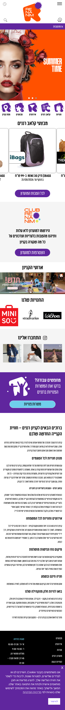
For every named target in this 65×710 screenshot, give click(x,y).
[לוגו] (35, 315)
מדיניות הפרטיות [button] (32, 692)
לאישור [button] (54, 701)
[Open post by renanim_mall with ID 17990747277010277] (32, 353)
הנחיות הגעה (57, 661)
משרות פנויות (32, 404)
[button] (32, 12)
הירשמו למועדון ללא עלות (32, 231)
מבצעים (59, 638)
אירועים (58, 644)
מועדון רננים (57, 656)
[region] (32, 65)
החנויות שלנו (33, 300)
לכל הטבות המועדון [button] (32, 193)
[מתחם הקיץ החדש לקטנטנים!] (32, 283)
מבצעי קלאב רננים (33, 123)
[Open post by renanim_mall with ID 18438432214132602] (12, 353)
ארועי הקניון (32, 268)
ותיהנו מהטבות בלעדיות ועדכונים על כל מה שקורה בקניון (32, 239)
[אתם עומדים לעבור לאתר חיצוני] (60, 20)
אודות (59, 650)
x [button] (62, 667)
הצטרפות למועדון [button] (32, 252)
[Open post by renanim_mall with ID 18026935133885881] (53, 353)
